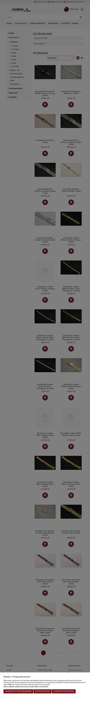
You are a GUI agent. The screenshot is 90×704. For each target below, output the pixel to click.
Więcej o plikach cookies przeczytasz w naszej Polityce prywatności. (26, 686)
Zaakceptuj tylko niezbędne (18, 691)
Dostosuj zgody (42, 691)
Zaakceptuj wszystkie (63, 691)
